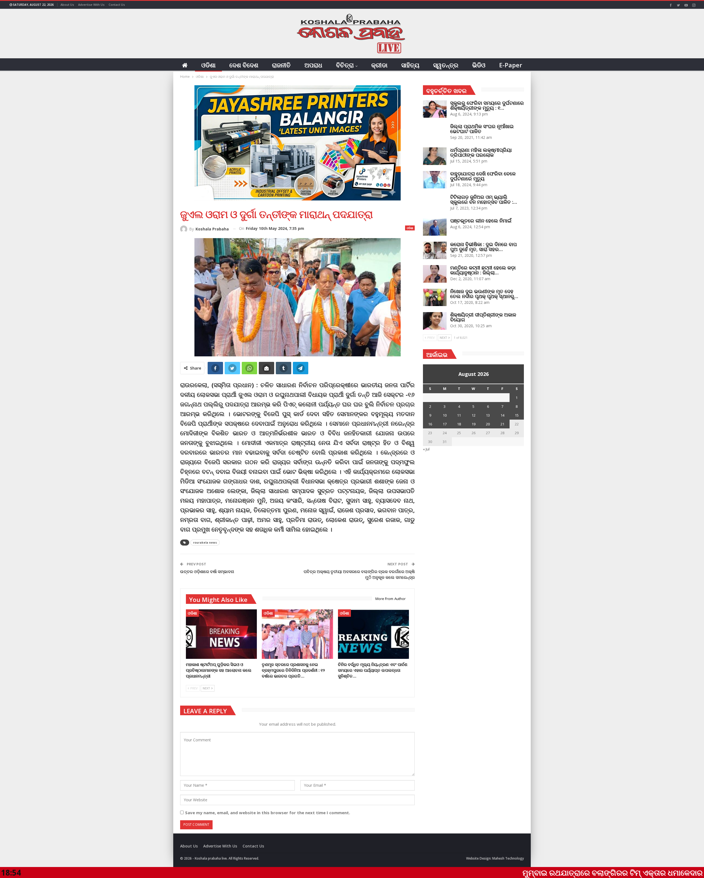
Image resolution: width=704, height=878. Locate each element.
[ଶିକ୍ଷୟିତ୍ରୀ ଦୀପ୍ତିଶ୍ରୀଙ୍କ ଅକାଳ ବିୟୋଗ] (435, 321)
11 (459, 415)
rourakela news (205, 542)
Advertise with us (91, 4)
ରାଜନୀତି (281, 65)
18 (459, 424)
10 (445, 415)
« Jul (426, 449)
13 (488, 415)
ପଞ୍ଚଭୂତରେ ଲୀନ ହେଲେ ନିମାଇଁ (481, 220)
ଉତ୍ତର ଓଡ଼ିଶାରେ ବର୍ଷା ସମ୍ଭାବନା (207, 571)
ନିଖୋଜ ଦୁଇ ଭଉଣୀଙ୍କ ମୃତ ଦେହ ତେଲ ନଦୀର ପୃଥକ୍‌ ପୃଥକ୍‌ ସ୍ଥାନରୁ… (484, 293)
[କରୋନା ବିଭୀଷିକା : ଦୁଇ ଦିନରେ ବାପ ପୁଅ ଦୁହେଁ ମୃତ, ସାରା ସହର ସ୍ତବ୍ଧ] (435, 250)
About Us (67, 4)
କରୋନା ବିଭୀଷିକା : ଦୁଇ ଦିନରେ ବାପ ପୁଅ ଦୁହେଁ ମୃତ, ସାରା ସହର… (483, 246)
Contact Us (117, 4)
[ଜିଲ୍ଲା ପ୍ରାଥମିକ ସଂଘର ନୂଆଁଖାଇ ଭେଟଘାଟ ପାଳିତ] (435, 132)
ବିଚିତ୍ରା (345, 65)
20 (488, 424)
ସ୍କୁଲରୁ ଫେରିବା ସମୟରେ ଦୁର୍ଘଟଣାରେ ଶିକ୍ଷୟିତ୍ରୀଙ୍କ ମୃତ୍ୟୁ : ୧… (487, 105)
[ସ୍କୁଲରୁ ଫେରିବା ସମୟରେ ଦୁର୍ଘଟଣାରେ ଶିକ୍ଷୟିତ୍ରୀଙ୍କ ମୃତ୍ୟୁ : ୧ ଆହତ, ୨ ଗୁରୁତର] (435, 109)
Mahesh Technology (508, 858)
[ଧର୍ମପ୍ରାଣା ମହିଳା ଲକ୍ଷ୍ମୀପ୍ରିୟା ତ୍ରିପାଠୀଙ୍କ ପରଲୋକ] (435, 156)
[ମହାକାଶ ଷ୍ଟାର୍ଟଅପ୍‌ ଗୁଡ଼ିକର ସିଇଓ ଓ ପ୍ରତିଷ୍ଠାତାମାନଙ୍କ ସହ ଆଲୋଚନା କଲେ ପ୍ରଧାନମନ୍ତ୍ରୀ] (221, 634)
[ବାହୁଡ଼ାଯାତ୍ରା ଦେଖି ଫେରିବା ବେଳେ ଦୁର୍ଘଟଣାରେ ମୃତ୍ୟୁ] (435, 180)
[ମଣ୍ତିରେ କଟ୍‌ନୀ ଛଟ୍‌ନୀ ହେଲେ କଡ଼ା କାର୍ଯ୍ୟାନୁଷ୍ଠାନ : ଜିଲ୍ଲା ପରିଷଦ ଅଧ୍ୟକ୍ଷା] (435, 274)
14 (502, 415)
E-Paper (510, 65)
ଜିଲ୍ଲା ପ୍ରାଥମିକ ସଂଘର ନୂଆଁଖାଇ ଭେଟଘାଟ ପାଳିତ (482, 128)
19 (473, 424)
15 (517, 415)
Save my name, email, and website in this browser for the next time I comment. (267, 812)
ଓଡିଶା (208, 65)
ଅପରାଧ (313, 65)
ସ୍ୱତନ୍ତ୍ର (445, 65)
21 (502, 424)
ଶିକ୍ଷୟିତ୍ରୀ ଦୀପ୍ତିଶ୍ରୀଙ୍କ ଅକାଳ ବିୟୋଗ (483, 317)
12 (473, 415)
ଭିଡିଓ (478, 65)
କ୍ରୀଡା (379, 65)
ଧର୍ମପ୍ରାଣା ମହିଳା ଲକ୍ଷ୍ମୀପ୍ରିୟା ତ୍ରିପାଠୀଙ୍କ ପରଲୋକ (481, 152)
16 (430, 424)
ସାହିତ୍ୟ (410, 65)
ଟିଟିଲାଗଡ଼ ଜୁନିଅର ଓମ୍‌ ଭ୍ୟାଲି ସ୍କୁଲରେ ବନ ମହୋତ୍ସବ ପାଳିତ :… (483, 199)
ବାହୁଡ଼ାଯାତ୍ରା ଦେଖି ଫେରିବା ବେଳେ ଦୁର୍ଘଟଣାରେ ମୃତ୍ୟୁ (483, 176)
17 (445, 424)
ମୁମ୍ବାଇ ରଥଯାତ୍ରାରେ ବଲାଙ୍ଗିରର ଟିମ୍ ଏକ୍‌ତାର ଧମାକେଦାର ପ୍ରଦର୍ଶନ (568, 872)
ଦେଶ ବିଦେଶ (243, 65)
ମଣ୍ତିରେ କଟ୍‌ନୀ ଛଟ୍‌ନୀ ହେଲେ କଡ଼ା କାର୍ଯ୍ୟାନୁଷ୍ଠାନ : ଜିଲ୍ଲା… (483, 270)
